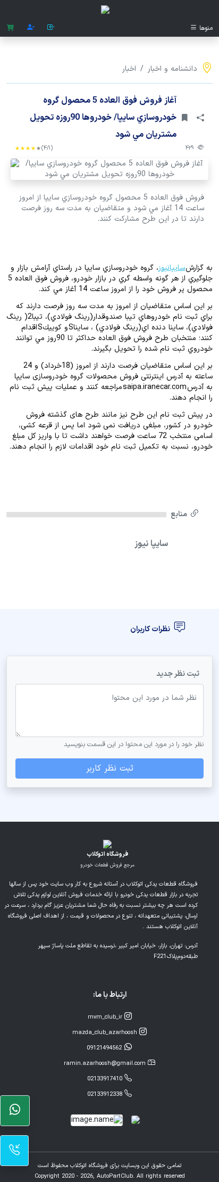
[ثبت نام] (31, 28)
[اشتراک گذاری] (200, 117)
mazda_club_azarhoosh (105, 1032)
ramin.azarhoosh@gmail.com (106, 1063)
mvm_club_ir (106, 1017)
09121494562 (105, 1048)
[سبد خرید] (10, 28)
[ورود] (51, 28)
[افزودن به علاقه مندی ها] (184, 117)
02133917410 (105, 1079)
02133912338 (105, 1094)
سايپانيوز (171, 268)
